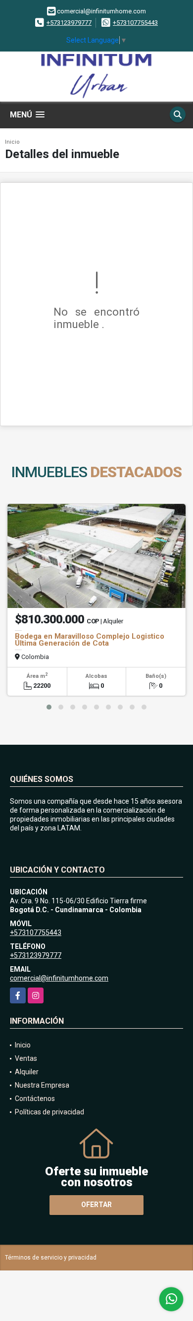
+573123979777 (69, 22)
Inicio (12, 142)
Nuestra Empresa (42, 1085)
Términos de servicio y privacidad (50, 1257)
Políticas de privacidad (49, 1112)
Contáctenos (35, 1098)
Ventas (26, 1058)
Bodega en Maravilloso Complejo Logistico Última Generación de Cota (89, 640)
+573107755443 (135, 22)
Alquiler (27, 1072)
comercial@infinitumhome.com (59, 978)
